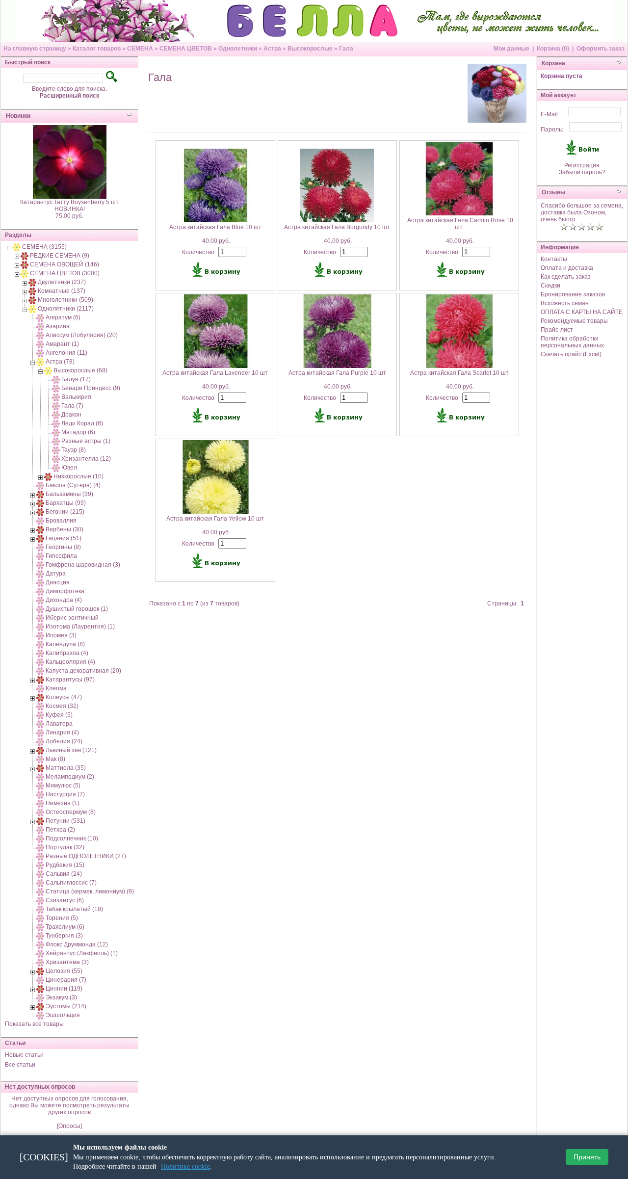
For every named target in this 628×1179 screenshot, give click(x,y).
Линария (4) (62, 732)
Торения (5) (62, 918)
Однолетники (237, 48)
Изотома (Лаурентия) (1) (80, 626)
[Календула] (40, 644)
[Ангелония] (40, 352)
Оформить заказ (600, 48)
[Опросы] (69, 1126)
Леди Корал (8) (82, 423)
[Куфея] (40, 714)
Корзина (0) (553, 48)
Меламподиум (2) (70, 776)
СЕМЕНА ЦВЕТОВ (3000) (65, 273)
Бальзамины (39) (69, 494)
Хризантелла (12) (86, 458)
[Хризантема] (40, 962)
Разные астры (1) (85, 441)
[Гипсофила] (40, 555)
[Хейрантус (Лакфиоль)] (40, 953)
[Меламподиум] (40, 776)
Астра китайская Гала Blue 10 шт (215, 227)
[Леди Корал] (56, 423)
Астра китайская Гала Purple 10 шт (337, 372)
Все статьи (20, 1064)
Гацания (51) (63, 538)
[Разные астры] (56, 441)
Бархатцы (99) (66, 502)
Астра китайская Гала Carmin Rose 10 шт (460, 224)
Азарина (58, 326)
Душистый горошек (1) (77, 608)
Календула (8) (65, 644)
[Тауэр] (56, 449)
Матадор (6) (78, 432)
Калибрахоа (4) (67, 653)
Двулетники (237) (62, 282)
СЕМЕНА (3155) (44, 246)
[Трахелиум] (40, 926)
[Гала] (56, 405)
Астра (272, 48)
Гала (346, 48)
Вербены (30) (64, 529)
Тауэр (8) (73, 449)
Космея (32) (62, 706)
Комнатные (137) (61, 291)
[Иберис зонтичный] (40, 617)
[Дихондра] (40, 600)
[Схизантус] (40, 900)
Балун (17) (76, 379)
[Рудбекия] (40, 865)
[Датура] (40, 573)
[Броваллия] (40, 520)
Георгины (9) (63, 547)
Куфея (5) (59, 714)
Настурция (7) (65, 794)
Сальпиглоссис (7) (71, 882)
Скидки (550, 285)
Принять (587, 1157)
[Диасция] (40, 582)
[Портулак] (40, 847)
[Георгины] (40, 547)
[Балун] (56, 379)
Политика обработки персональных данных (572, 342)
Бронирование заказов (573, 294)
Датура (56, 573)
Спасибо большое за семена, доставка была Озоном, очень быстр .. (582, 212)
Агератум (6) (63, 317)
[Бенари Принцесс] (56, 388)
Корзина (553, 63)
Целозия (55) (64, 971)
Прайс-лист (557, 329)
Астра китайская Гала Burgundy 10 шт (337, 227)
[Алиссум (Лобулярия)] (40, 335)
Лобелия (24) (64, 741)
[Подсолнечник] (40, 838)
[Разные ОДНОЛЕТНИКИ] (40, 856)
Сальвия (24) (64, 873)
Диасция (58, 582)
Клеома (56, 688)
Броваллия (61, 520)
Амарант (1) (62, 344)
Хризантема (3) (67, 962)
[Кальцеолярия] (40, 661)
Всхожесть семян (565, 303)
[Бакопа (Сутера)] (40, 485)
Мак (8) (55, 759)
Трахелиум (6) (65, 926)
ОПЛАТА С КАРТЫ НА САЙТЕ (582, 312)
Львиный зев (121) (71, 750)
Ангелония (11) (66, 352)
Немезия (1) (62, 803)
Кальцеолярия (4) (70, 661)
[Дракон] (56, 414)
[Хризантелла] (56, 458)
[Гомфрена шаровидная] (40, 564)
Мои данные (511, 48)
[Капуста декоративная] (40, 670)
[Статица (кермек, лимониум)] (40, 891)
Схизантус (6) (65, 900)
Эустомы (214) (66, 1006)
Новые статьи (24, 1054)
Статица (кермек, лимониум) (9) (90, 891)
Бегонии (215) (65, 511)
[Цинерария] (40, 979)
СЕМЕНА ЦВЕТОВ (185, 48)
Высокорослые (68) (80, 370)
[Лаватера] (40, 723)
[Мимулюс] (40, 785)
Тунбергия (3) (64, 935)
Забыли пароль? (582, 172)
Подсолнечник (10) (72, 838)
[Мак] (40, 759)
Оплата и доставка (567, 267)
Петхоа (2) (60, 829)
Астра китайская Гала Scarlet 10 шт (459, 372)
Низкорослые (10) (78, 476)
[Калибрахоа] (40, 653)
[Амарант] (40, 344)
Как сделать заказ (566, 276)
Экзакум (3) (61, 997)
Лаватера (59, 723)
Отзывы (553, 192)
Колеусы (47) (64, 697)
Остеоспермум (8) (71, 812)
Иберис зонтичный (72, 617)
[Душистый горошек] (40, 608)
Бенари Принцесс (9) (90, 388)
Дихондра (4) (64, 600)
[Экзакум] (40, 997)
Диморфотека (65, 591)
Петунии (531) (65, 820)
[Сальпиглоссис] (40, 882)
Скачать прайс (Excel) (571, 354)
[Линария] (40, 732)
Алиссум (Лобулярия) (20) (82, 335)
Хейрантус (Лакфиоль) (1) (82, 953)
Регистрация (582, 165)
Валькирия (76, 396)
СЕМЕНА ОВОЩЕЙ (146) (64, 264)
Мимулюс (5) (63, 785)
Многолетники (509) (65, 299)
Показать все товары (34, 1024)
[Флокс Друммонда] (40, 944)
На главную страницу (34, 48)
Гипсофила (61, 555)
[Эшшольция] (40, 1015)
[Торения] (40, 918)
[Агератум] (40, 317)
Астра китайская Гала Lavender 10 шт (215, 372)
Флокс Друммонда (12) (77, 944)
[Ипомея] (40, 635)
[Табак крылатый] (40, 909)
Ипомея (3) (61, 635)
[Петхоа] (40, 829)
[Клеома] (40, 688)
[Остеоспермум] (40, 812)
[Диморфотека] (40, 591)
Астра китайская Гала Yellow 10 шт (215, 518)
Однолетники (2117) (66, 308)
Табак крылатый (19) (74, 909)
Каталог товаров (97, 48)
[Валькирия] (56, 396)
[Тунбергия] (40, 935)
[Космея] (40, 706)
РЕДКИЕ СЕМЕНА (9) (59, 255)
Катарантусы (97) (70, 679)
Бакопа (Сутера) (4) (73, 485)
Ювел (69, 467)
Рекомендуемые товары (574, 320)
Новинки (18, 115)
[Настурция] (40, 794)
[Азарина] (40, 326)
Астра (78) (60, 361)
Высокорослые (310, 48)
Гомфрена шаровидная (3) (83, 564)
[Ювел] (56, 467)
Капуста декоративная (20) (83, 670)
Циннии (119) (64, 988)
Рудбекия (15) (65, 865)
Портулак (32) (65, 847)
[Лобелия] (40, 741)
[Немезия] (40, 803)
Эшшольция (63, 1015)
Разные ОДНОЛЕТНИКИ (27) (86, 856)
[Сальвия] (40, 873)
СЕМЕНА (140, 48)
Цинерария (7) (66, 979)
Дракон (71, 414)
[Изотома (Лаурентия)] (40, 626)
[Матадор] (56, 432)
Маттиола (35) (66, 767)
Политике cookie (185, 1166)
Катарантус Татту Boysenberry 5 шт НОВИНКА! (69, 205)
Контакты (554, 259)
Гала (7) (72, 405)
